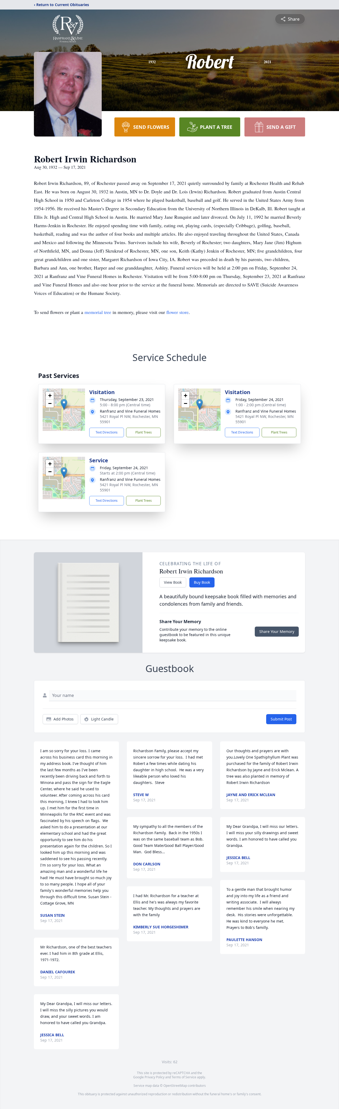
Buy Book (202, 582)
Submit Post (281, 719)
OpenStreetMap (175, 1085)
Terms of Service (184, 1077)
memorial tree (97, 312)
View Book (173, 582)
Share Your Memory (276, 631)
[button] (64, 404)
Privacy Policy (154, 1077)
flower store (177, 312)
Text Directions (107, 432)
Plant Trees (143, 432)
